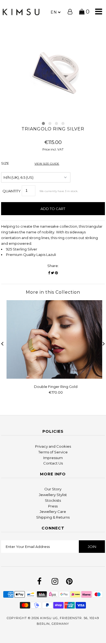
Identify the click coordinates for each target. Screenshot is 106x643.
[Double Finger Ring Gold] (56, 377)
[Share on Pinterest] (56, 273)
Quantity (11, 191)
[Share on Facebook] (49, 273)
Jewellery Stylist (53, 495)
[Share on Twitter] (52, 273)
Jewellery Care (53, 511)
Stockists (53, 500)
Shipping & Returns (53, 517)
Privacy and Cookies (53, 446)
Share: (53, 266)
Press (53, 506)
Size (30, 163)
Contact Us (53, 463)
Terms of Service (53, 452)
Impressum (53, 458)
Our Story (52, 489)
